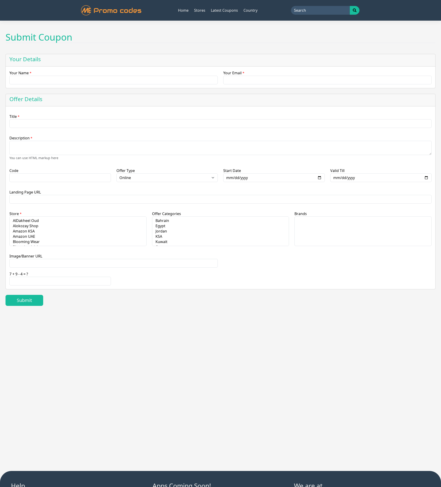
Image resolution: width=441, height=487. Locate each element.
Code (13, 170)
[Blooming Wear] (78, 241)
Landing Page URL (25, 192)
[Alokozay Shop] (78, 226)
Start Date (232, 170)
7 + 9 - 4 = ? (18, 274)
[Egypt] (220, 226)
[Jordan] (220, 231)
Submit (24, 300)
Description (20, 138)
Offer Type (125, 170)
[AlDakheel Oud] (78, 220)
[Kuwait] (220, 241)
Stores (199, 10)
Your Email (233, 72)
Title (14, 116)
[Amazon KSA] (78, 231)
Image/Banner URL (25, 256)
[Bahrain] (220, 220)
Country (250, 10)
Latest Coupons (224, 10)
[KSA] (220, 236)
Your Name (20, 72)
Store (15, 213)
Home (183, 10)
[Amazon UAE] (78, 236)
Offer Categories (166, 213)
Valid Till (337, 170)
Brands (300, 213)
